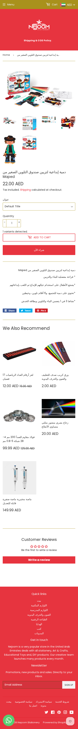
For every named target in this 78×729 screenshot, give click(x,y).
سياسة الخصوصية (23, 701)
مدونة (43, 705)
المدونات (39, 633)
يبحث (8, 701)
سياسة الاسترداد (44, 701)
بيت (39, 600)
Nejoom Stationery (29, 722)
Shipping (25, 190)
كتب (39, 629)
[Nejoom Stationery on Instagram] (65, 713)
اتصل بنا (33, 705)
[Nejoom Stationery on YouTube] (71, 713)
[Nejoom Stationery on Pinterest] (59, 713)
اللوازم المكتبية (39, 605)
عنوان (6, 199)
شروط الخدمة (62, 701)
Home (6, 55)
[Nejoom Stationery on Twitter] (46, 713)
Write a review (39, 560)
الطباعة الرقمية (39, 619)
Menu (10, 4)
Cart (54, 4)
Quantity (8, 216)
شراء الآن (39, 250)
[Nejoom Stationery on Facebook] (53, 713)
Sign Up (69, 684)
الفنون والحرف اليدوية (39, 615)
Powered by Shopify (55, 722)
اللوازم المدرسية (39, 610)
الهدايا (39, 624)
